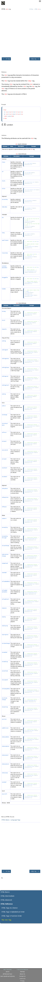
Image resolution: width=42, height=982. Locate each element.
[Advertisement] (21, 33)
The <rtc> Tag (6, 920)
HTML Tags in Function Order (12, 916)
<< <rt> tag (6, 59)
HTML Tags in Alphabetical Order (13, 912)
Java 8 (7, 971)
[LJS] (3, 3)
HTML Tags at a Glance (10, 908)
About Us (22, 974)
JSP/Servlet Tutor (7, 974)
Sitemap (22, 971)
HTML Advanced (6, 900)
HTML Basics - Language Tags (11, 820)
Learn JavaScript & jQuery (7, 976)
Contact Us (22, 976)
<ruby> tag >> (35, 59)
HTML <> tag (37, 9)
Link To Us (22, 978)
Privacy (22, 981)
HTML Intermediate (7, 896)
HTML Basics (5, 892)
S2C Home (31, 9)
